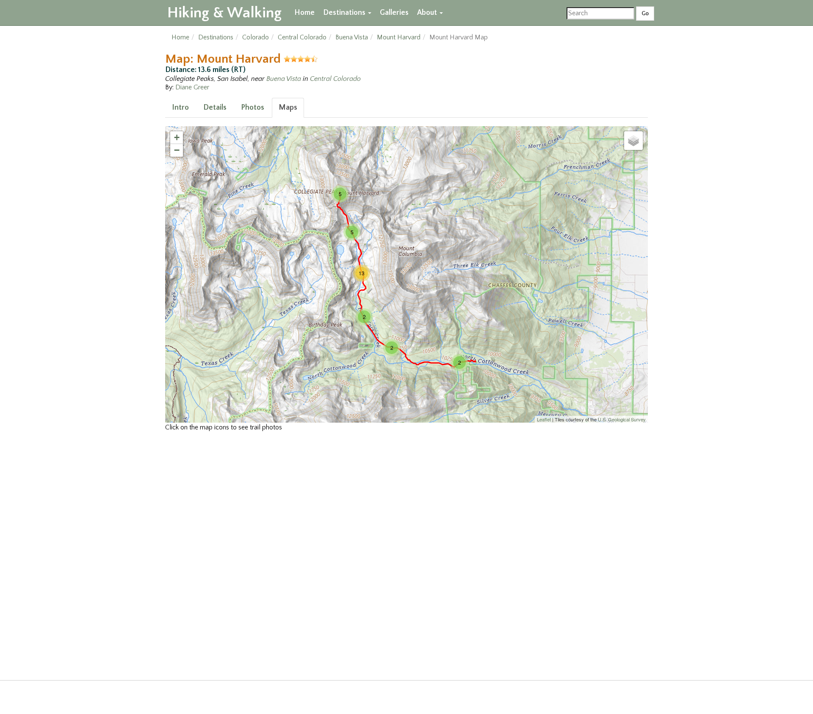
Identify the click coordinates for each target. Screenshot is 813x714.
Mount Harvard (398, 37)
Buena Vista (351, 37)
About (428, 12)
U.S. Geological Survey (622, 419)
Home (304, 12)
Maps (288, 107)
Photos (252, 107)
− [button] (177, 150)
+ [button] (177, 137)
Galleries (394, 12)
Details (215, 107)
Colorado (255, 37)
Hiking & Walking (224, 12)
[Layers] (633, 140)
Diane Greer (192, 87)
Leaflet (544, 419)
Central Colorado (302, 37)
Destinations (345, 12)
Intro (180, 107)
